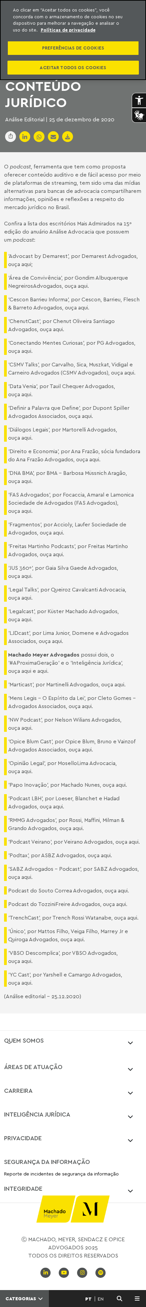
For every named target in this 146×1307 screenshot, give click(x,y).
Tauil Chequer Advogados (82, 386)
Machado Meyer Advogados (43, 654)
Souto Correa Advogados (70, 890)
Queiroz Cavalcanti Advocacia (88, 589)
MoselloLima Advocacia (86, 763)
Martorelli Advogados (89, 429)
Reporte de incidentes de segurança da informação (61, 1174)
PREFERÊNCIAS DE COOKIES (73, 48)
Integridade (23, 1188)
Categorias (21, 1298)
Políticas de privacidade (68, 30)
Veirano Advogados (88, 841)
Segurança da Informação (47, 1161)
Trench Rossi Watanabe (81, 917)
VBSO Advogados (94, 952)
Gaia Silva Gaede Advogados (81, 567)
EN (101, 1299)
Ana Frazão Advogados (44, 459)
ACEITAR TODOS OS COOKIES (73, 67)
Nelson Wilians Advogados (87, 719)
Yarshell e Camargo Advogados (82, 974)
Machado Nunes (80, 784)
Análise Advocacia (71, 231)
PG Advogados (115, 342)
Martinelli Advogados (72, 684)
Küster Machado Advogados (82, 611)
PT (88, 1299)
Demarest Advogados (108, 256)
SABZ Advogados (116, 868)
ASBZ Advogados (63, 855)
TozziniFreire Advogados (69, 904)
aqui (26, 264)
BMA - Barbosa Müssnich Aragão (86, 472)
